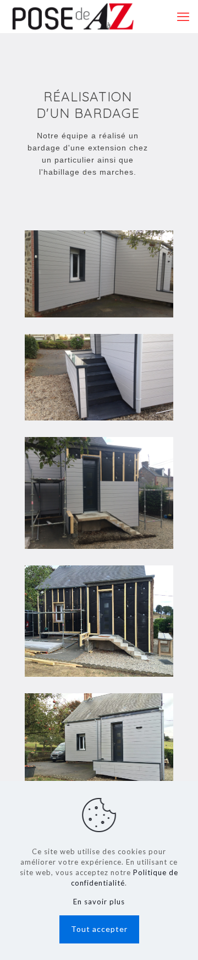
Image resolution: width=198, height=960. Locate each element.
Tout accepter (99, 929)
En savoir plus (99, 901)
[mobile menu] (183, 16)
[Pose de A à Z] (73, 16)
